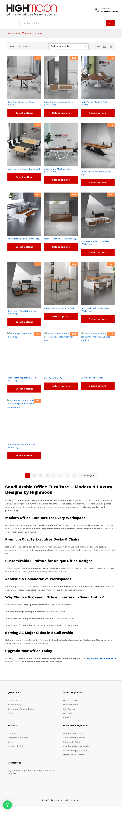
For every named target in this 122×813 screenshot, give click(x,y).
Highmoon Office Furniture (101, 658)
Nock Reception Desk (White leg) (60, 239)
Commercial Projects (17, 737)
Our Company (70, 700)
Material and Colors (73, 733)
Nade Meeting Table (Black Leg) (23, 169)
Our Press (12, 733)
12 (67, 475)
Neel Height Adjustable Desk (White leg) (95, 309)
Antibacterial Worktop (74, 737)
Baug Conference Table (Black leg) (96, 172)
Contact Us (13, 700)
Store (10, 742)
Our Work (67, 713)
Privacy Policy (14, 704)
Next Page (87, 475)
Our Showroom (70, 704)
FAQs (10, 713)
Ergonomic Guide (71, 742)
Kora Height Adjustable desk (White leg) (95, 242)
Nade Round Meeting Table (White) (94, 103)
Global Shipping (15, 746)
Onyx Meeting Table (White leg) (23, 239)
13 (74, 475)
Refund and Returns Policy (20, 709)
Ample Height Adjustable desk (59, 308)
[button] (7, 804)
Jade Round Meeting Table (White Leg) (57, 170)
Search (110, 23)
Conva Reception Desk (92, 378)
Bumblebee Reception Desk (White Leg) (21, 445)
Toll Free (105, 8)
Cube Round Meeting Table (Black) (21, 103)
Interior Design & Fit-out (75, 750)
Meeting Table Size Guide (76, 746)
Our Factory (69, 709)
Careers (67, 717)
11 (60, 475)
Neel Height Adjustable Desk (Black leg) (21, 379)
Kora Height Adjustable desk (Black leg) (21, 312)
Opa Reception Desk (54, 378)
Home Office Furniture (74, 755)
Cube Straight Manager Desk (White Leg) (58, 103)
